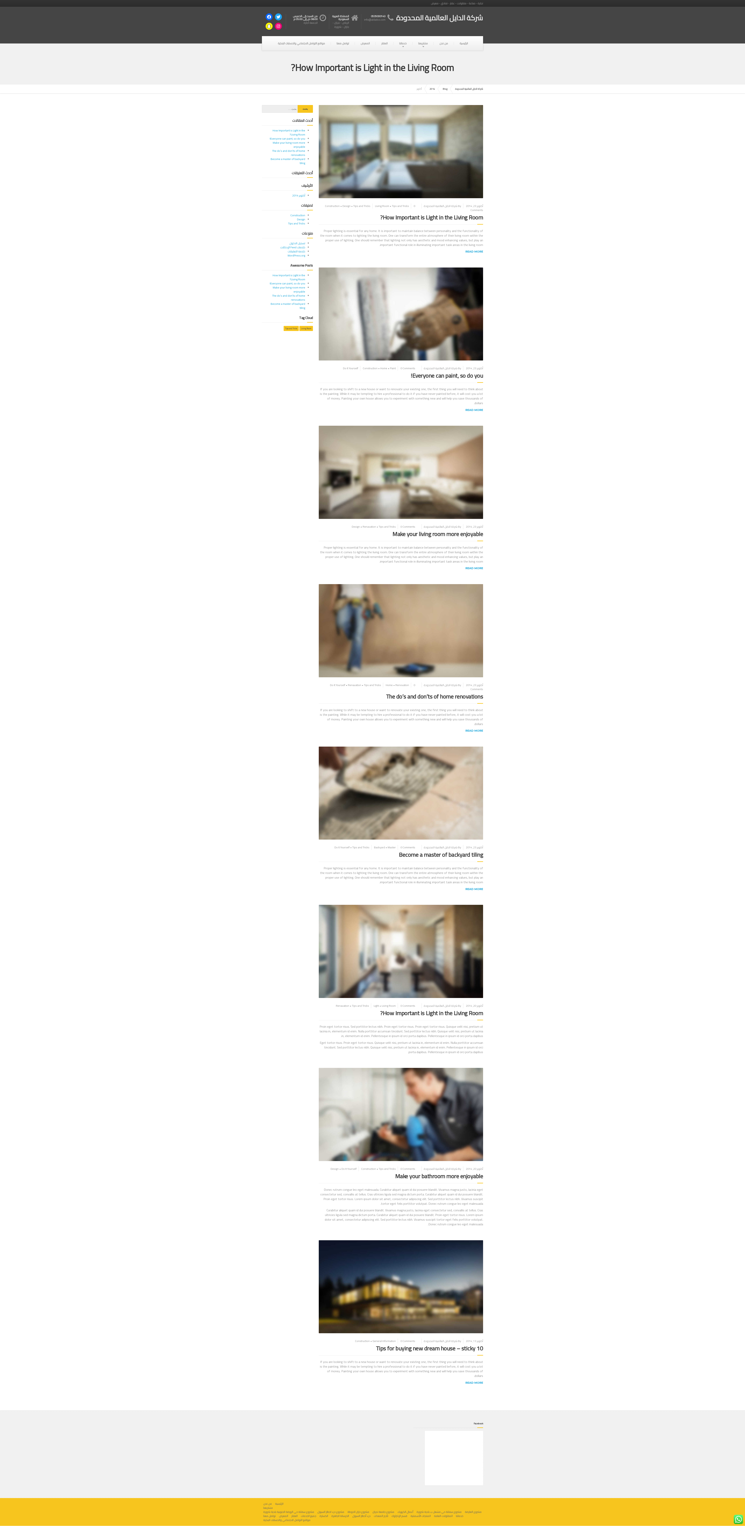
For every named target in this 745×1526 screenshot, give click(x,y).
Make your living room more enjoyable (437, 533)
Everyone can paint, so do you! (447, 375)
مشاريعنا (423, 43)
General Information (384, 1341)
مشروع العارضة (473, 1511)
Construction (332, 205)
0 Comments (407, 368)
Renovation (402, 685)
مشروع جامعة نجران (383, 1511)
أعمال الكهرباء (405, 1511)
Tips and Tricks (361, 205)
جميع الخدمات (308, 1515)
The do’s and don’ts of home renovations (434, 696)
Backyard (379, 847)
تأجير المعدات (381, 1515)
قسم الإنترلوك (399, 1515)
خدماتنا (403, 43)
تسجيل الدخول (297, 243)
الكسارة (324, 1515)
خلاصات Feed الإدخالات (292, 247)
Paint (393, 368)
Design (346, 205)
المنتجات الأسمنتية (421, 1515)
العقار (384, 43)
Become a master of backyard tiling (441, 854)
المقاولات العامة (443, 1515)
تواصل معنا (343, 43)
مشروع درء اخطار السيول (330, 1511)
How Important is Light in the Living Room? (431, 217)
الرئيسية (464, 43)
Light (376, 1005)
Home (383, 368)
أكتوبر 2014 (298, 195)
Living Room (382, 205)
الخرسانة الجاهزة (340, 1515)
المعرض (365, 43)
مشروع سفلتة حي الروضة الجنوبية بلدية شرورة (288, 1511)
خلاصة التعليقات (296, 251)
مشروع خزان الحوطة (358, 1511)
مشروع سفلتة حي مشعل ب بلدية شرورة (439, 1511)
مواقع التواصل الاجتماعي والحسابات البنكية (301, 43)
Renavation (369, 526)
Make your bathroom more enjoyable (439, 1176)
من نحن (443, 43)
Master (392, 847)
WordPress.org (296, 255)
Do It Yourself (350, 368)
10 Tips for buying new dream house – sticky (429, 1348)
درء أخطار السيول (361, 1515)
